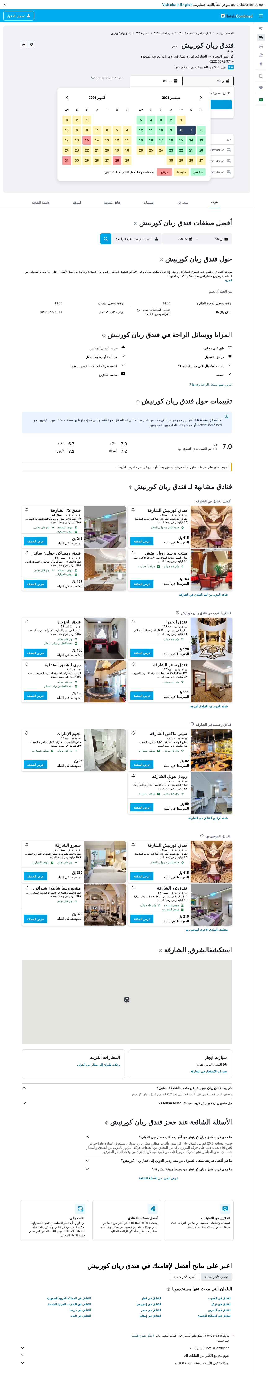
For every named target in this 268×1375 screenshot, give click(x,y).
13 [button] (201, 140)
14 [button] (191, 140)
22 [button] (181, 150)
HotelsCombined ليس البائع (209, 1347)
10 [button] (161, 130)
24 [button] (161, 150)
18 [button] (151, 140)
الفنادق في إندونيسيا (149, 1304)
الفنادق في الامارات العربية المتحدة (69, 1304)
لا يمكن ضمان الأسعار (142, 1335)
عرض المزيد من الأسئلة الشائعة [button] (158, 1178)
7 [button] (191, 130)
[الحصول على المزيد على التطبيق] (260, 76)
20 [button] (201, 150)
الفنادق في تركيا (221, 1304)
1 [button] (181, 120)
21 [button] (191, 150)
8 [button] (181, 130)
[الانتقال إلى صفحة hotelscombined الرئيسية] (236, 16)
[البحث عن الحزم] (260, 55)
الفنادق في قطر (151, 1298)
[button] (4, 4)
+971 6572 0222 (221, 61)
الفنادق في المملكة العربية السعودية (69, 1298)
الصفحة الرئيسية (225, 33)
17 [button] (161, 140)
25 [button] (151, 150)
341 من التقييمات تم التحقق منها (197, 67)
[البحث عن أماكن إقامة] (260, 37)
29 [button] (181, 160)
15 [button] (181, 140)
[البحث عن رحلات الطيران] (260, 28)
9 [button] (171, 130)
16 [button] (171, 140)
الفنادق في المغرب (219, 1298)
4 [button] (151, 120)
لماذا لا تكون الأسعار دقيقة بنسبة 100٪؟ (202, 1363)
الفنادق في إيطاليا (150, 1316)
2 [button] (171, 120)
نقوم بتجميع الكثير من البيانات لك (206, 1355)
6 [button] (201, 130)
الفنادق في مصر (151, 1310)
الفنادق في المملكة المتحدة (214, 1316)
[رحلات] (260, 88)
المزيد (228, 280)
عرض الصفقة (142, 541)
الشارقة (145, 33)
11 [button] (151, 130)
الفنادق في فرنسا (80, 1310)
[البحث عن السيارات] (260, 46)
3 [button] (161, 120)
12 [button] (141, 130)
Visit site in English (177, 4)
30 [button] (171, 160)
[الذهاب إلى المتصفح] (260, 64)
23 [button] (171, 150)
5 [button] (141, 120)
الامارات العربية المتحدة (199, 33)
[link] (203, 594)
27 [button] (201, 160)
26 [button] (141, 150)
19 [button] (141, 140)
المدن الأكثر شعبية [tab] (185, 1277)
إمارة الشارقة (166, 33)
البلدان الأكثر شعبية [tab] (216, 1277)
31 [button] (67, 160)
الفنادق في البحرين (219, 1310)
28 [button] (191, 160)
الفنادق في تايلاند (80, 1316)
